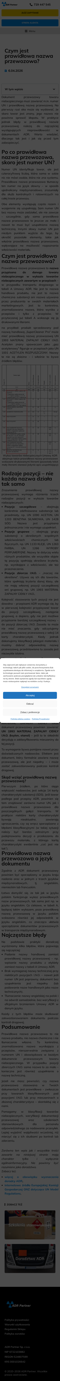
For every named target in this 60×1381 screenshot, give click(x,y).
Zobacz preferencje (30, 712)
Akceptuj (30, 695)
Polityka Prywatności (41, 719)
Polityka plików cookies (20, 719)
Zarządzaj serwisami (30, 687)
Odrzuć (30, 703)
